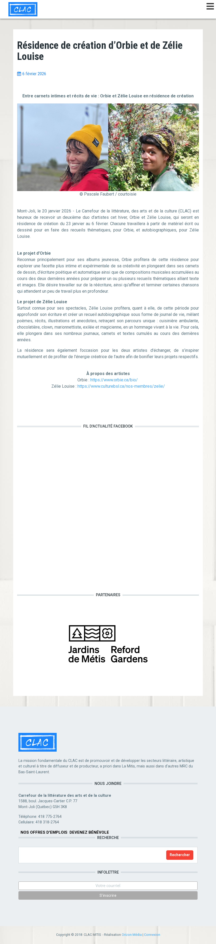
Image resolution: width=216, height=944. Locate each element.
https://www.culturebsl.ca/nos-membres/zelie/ (121, 386)
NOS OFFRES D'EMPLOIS (44, 832)
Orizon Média (132, 935)
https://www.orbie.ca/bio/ (114, 379)
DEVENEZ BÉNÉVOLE (89, 832)
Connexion (152, 935)
